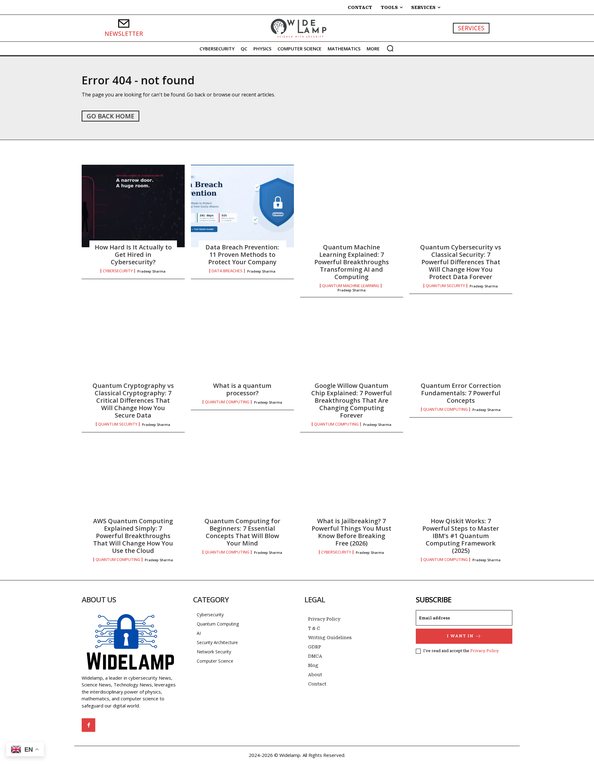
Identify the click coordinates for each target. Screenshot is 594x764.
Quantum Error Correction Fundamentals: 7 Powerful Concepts (461, 393)
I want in (460, 636)
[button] (390, 48)
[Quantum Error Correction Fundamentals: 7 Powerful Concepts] (460, 344)
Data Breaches (227, 271)
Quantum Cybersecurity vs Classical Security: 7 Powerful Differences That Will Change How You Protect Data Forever (460, 262)
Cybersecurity (118, 271)
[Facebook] (88, 725)
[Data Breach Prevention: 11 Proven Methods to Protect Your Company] (242, 206)
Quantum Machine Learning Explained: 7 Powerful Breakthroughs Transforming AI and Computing (351, 262)
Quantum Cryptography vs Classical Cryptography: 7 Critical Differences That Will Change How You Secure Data (133, 400)
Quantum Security (445, 286)
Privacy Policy (484, 650)
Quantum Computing (227, 402)
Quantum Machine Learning (350, 286)
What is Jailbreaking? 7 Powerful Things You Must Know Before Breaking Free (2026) (351, 532)
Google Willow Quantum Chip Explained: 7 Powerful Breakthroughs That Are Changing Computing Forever (351, 400)
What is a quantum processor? (242, 389)
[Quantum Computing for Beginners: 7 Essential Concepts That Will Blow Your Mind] (242, 480)
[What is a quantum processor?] (242, 344)
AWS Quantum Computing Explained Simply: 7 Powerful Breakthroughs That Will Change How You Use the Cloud (133, 536)
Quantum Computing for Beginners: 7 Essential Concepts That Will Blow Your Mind (242, 532)
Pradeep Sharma (151, 271)
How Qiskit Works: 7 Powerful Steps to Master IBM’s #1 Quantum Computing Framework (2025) (460, 536)
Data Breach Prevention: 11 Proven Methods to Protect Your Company (242, 254)
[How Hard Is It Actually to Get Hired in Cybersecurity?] (133, 206)
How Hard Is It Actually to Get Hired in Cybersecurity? (133, 254)
